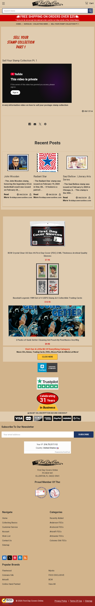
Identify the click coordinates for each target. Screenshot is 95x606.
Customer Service (10, 527)
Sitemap (5, 545)
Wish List (6, 536)
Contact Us (7, 540)
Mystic (51, 570)
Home (4, 518)
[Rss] (25, 558)
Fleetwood (7, 570)
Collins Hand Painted (11, 584)
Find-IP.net (66, 452)
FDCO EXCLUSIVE (56, 575)
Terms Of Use (76, 601)
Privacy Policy (61, 601)
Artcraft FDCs (55, 531)
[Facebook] (29, 124)
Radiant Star (40, 176)
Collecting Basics (9, 522)
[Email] (35, 124)
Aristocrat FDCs (56, 527)
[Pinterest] (45, 124)
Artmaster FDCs (57, 536)
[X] (40, 124)
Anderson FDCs (56, 522)
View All (52, 584)
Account (5, 531)
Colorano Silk (8, 575)
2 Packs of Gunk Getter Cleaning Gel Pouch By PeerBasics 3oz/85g (47, 340)
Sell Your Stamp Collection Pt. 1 (19, 60)
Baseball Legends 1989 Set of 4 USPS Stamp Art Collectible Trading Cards (47, 298)
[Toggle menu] (3, 3)
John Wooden (11, 176)
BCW (50, 579)
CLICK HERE (47, 357)
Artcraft (5, 579)
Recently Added (56, 518)
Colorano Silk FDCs (58, 540)
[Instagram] (20, 558)
